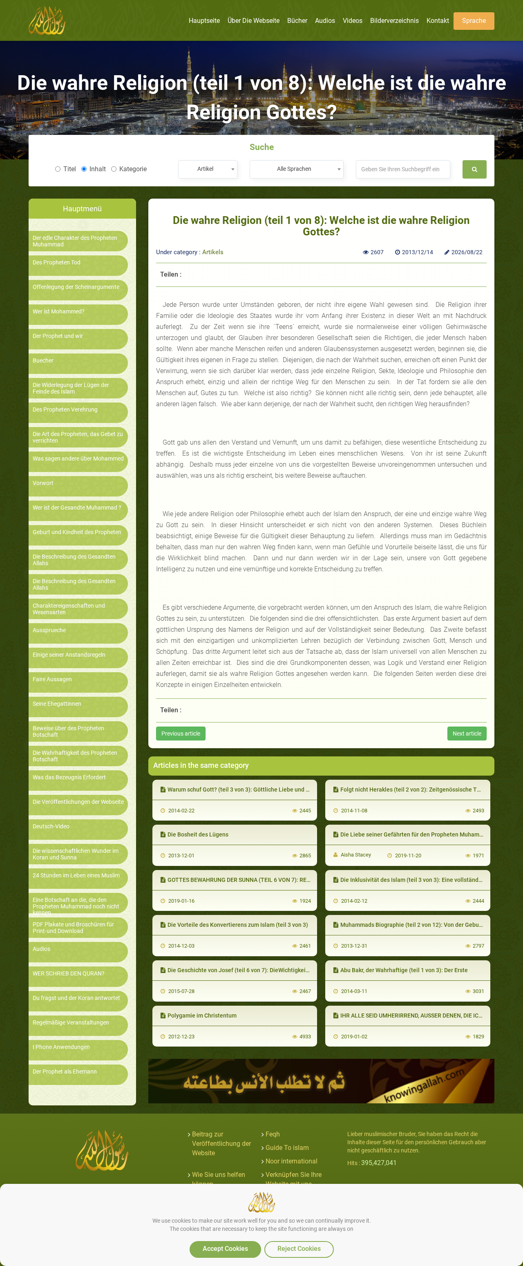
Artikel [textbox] (205, 169)
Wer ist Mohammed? (59, 312)
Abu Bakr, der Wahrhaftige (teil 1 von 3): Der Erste (404, 970)
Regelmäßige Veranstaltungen (71, 1023)
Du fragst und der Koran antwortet (76, 998)
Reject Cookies (299, 1249)
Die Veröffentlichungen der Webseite (78, 802)
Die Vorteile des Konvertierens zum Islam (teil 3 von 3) (238, 925)
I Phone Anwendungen (61, 1047)
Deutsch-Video (51, 826)
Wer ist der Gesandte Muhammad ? (77, 508)
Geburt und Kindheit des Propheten (77, 532)
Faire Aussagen (52, 679)
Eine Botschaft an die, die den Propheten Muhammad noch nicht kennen (76, 906)
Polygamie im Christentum (202, 1015)
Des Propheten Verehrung (65, 410)
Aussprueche (49, 630)
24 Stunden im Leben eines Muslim (76, 875)
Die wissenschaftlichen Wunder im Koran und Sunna (75, 854)
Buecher (43, 361)
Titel (69, 169)
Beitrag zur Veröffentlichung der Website (221, 1143)
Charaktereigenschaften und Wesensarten (69, 609)
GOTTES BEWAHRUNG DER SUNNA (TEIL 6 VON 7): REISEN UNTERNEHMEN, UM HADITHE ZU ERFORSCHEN (306, 880)
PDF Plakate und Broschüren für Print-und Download (73, 928)
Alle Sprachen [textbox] (294, 169)
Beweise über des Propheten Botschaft (68, 731)
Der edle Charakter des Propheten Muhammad (75, 241)
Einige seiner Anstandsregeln (69, 655)
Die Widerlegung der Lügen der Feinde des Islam (71, 388)
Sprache (474, 21)
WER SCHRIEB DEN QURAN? (69, 974)
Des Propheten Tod (56, 262)
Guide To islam (287, 1148)
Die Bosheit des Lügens (198, 834)
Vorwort (43, 483)
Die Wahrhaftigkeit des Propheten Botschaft (75, 756)
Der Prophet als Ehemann (65, 1072)
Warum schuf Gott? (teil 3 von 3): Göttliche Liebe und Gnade (245, 789)
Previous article (180, 733)
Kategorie (133, 169)
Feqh (273, 1134)
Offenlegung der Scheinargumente (76, 287)
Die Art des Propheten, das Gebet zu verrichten (78, 437)
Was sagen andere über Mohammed (78, 459)
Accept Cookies (225, 1249)
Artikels (213, 252)
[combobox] (207, 169)
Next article (467, 733)
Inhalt (97, 169)
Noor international (291, 1161)
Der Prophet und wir (58, 336)
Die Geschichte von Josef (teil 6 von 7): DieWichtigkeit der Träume (253, 970)
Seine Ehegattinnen (57, 704)
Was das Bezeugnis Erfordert (69, 777)
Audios (41, 949)
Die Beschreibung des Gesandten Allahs (74, 560)
